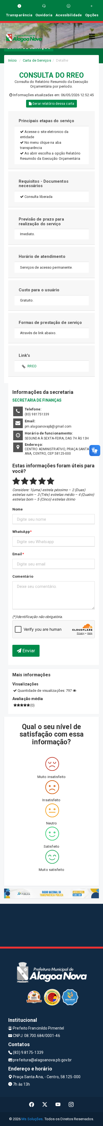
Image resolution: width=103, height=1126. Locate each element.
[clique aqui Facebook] (32, 1104)
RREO (31, 366)
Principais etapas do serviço (46, 120)
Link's (24, 355)
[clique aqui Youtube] (58, 1104)
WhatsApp (21, 532)
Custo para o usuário (39, 289)
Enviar (28, 650)
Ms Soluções (32, 1119)
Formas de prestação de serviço (50, 322)
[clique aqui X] (45, 1104)
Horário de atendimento (42, 256)
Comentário (22, 576)
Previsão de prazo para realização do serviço (41, 221)
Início (12, 60)
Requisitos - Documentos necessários (43, 183)
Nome (17, 509)
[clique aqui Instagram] (71, 1104)
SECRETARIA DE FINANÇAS (37, 400)
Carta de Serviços (37, 60)
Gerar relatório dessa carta (53, 104)
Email (17, 554)
